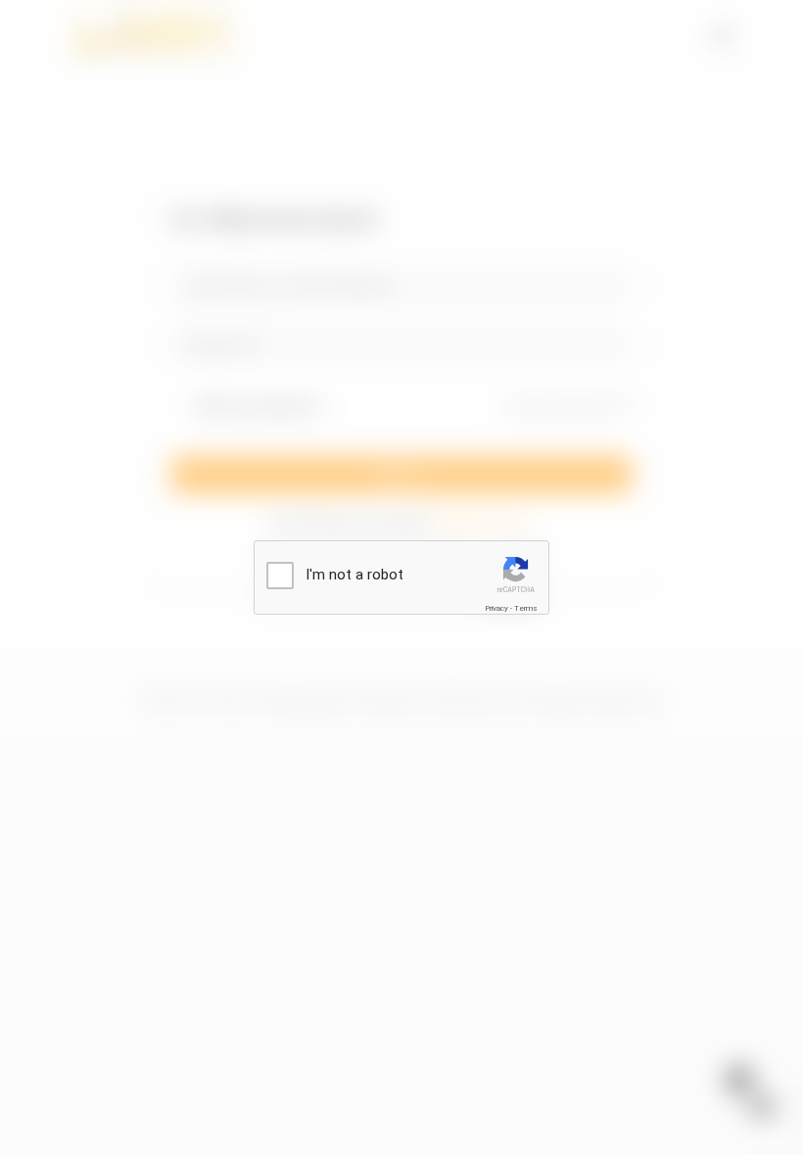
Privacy (496, 608)
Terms (526, 608)
